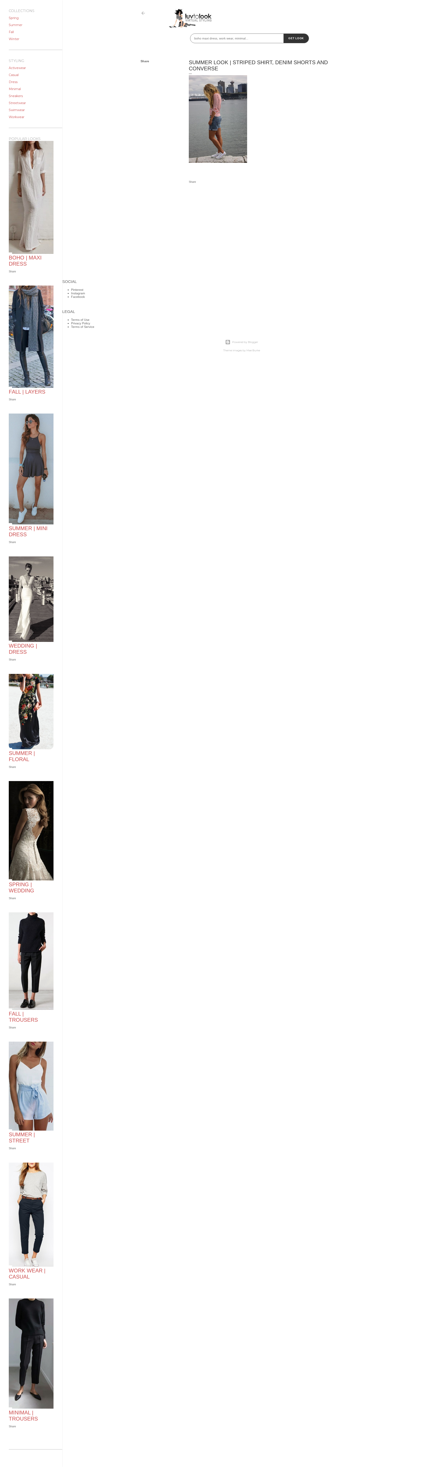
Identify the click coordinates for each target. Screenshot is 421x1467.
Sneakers (16, 96)
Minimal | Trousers (23, 1416)
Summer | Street (22, 1137)
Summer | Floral (22, 756)
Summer (15, 25)
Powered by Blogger (245, 342)
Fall (11, 32)
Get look (296, 38)
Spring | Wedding (21, 887)
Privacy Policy (80, 323)
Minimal (15, 89)
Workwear (16, 117)
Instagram (78, 293)
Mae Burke (253, 350)
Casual (14, 75)
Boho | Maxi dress (25, 261)
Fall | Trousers (23, 1017)
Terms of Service (82, 327)
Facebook (78, 296)
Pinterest (77, 289)
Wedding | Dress (23, 649)
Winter (14, 39)
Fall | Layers (27, 392)
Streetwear (17, 103)
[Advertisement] (287, 129)
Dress (13, 82)
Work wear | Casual (27, 1274)
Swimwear (17, 110)
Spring (14, 18)
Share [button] (145, 61)
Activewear (17, 68)
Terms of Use (80, 319)
